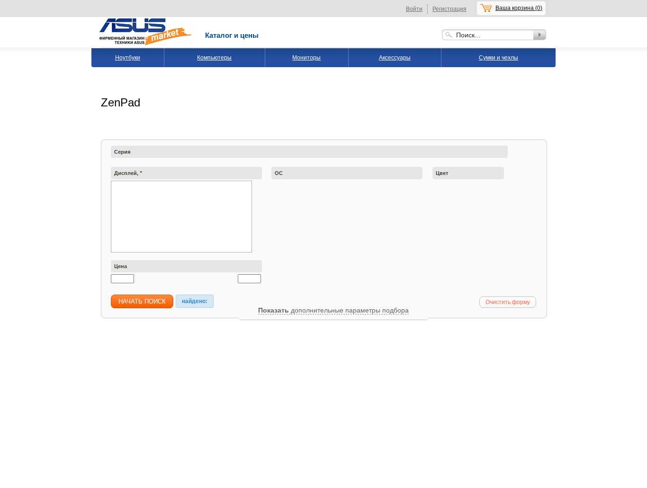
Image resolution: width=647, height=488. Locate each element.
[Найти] (539, 34)
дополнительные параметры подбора (349, 310)
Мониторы (306, 57)
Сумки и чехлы (498, 57)
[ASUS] (146, 20)
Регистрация (449, 9)
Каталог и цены (232, 35)
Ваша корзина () (518, 8)
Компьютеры (214, 57)
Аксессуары (395, 57)
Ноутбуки (127, 57)
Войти (414, 9)
